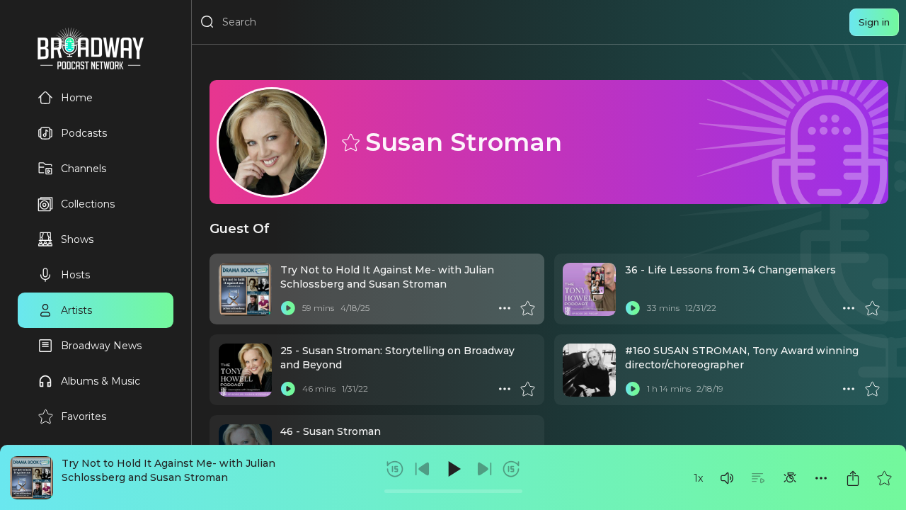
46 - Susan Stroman (330, 431)
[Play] (453, 468)
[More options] (821, 478)
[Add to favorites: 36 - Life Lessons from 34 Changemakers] (872, 308)
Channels (83, 168)
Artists (76, 310)
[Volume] (727, 478)
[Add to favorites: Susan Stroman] (349, 141)
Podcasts (84, 133)
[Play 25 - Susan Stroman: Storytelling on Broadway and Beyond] (288, 389)
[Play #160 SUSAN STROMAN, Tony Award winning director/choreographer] (633, 389)
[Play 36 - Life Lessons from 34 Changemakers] (633, 308)
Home (77, 97)
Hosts (75, 274)
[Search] (207, 22)
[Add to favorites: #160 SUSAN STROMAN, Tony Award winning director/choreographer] (872, 389)
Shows (77, 239)
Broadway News (101, 345)
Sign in (874, 22)
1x (698, 478)
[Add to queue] (758, 478)
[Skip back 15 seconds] (395, 469)
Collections (88, 204)
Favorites (83, 416)
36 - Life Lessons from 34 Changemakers (730, 270)
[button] (727, 478)
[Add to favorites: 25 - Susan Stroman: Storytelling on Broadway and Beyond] (527, 389)
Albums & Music (100, 381)
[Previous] (422, 469)
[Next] (484, 469)
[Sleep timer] (790, 478)
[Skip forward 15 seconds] (511, 469)
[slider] (453, 491)
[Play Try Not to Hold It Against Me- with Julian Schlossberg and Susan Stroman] (288, 308)
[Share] (853, 478)
